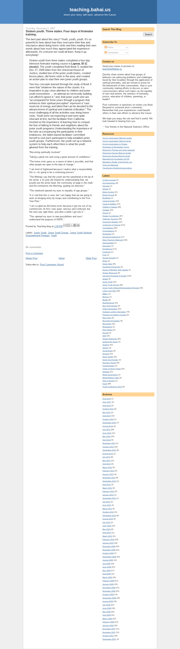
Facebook (106, 252)
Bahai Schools (108, 195)
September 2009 (109, 557)
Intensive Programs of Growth (114, 276)
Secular (105, 333)
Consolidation (108, 228)
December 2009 (108, 546)
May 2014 (106, 436)
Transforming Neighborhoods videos (117, 168)
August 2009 (107, 560)
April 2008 (106, 615)
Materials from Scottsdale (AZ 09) (115, 159)
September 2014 (109, 423)
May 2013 (106, 461)
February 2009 (108, 581)
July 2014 (106, 429)
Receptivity (106, 324)
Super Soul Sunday (110, 360)
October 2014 (108, 419)
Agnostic (106, 186)
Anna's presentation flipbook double (117, 138)
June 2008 (106, 608)
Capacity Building (109, 204)
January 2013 (108, 474)
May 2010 (106, 529)
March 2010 (107, 536)
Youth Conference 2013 (112, 387)
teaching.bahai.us (90, 9)
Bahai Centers (108, 192)
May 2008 (106, 612)
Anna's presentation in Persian (114, 144)
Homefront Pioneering (111, 267)
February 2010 (108, 539)
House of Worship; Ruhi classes (115, 270)
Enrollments (107, 249)
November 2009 (108, 550)
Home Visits (107, 264)
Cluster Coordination (110, 216)
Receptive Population (111, 321)
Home (62, 258)
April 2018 (106, 399)
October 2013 (108, 447)
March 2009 (107, 577)
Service (105, 348)
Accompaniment (108, 183)
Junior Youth (40, 232)
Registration (107, 327)
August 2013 (107, 454)
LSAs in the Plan (109, 291)
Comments (112, 52)
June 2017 (106, 402)
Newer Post (31, 258)
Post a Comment (34, 253)
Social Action (107, 351)
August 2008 (107, 601)
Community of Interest (111, 225)
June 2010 (106, 526)
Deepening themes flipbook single (116, 156)
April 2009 (106, 574)
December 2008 (108, 588)
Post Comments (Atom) (52, 264)
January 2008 (108, 625)
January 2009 (108, 584)
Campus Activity (108, 201)
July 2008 (106, 605)
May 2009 (106, 570)
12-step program (109, 180)
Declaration (107, 234)
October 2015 (108, 409)
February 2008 (108, 622)
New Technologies (109, 306)
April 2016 (106, 406)
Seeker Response (109, 339)
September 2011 (109, 498)
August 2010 (107, 519)
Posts (110, 47)
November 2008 (108, 591)
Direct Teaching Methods (112, 240)
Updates (105, 372)
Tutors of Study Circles (111, 369)
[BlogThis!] (68, 225)
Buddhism (106, 198)
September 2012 (109, 481)
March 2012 (107, 488)
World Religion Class (110, 378)
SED (104, 336)
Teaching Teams (109, 363)
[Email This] (65, 225)
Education (106, 246)
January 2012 (108, 495)
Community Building (110, 222)
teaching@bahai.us (112, 69)
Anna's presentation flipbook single (116, 141)
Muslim (105, 300)
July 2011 (106, 502)
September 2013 (109, 450)
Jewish (105, 279)
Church (105, 213)
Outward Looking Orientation (114, 312)
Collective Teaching (110, 219)
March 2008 (107, 619)
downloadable (108, 243)
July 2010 (106, 522)
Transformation (108, 366)
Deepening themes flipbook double (116, 153)
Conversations (108, 231)
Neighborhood (108, 303)
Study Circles (107, 357)
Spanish (105, 354)
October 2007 (108, 636)
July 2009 (106, 564)
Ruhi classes (107, 330)
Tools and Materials (110, 165)
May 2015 (106, 412)
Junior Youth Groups (58, 232)
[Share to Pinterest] (78, 225)
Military (105, 294)
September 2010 (109, 515)
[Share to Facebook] (75, 225)
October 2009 (108, 553)
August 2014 (107, 426)
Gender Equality (109, 258)
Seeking (105, 345)
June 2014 (106, 433)
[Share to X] (71, 225)
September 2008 (109, 598)
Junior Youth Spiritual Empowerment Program (120, 288)
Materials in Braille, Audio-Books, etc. (117, 162)
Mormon (105, 297)
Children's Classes (109, 207)
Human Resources (109, 273)
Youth (54, 235)
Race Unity (106, 318)
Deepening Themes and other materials (118, 150)
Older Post (91, 258)
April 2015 (106, 416)
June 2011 (106, 505)
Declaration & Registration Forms (115, 147)
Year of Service (108, 381)
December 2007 (108, 629)
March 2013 (107, 467)
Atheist (105, 189)
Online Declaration (109, 309)
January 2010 (108, 543)
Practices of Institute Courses (114, 315)
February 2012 (108, 491)
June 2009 (106, 567)
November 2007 (108, 632)
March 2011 (107, 509)
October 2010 (108, 512)
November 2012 (108, 478)
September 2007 (109, 639)
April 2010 (106, 533)
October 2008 (108, 594)
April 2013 (106, 464)
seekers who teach (110, 342)
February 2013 (108, 471)
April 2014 (106, 440)
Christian (106, 210)
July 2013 (106, 457)
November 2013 (108, 443)
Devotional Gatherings (111, 237)
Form (104, 255)
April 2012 (106, 484)
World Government (110, 375)
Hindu (104, 261)
